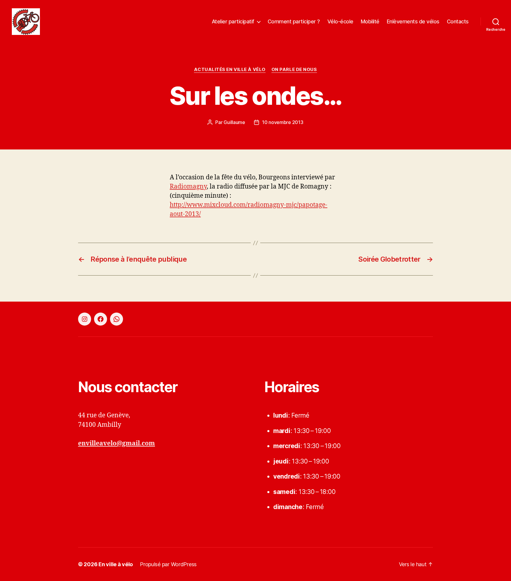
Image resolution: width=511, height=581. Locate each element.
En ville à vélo (115, 564)
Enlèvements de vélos (413, 21)
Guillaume (234, 122)
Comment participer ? (294, 21)
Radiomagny (188, 187)
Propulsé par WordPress (168, 564)
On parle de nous (294, 69)
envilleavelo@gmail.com (116, 444)
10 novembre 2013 (282, 122)
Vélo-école (340, 21)
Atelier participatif (233, 21)
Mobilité (370, 21)
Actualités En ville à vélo (229, 69)
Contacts (458, 21)
